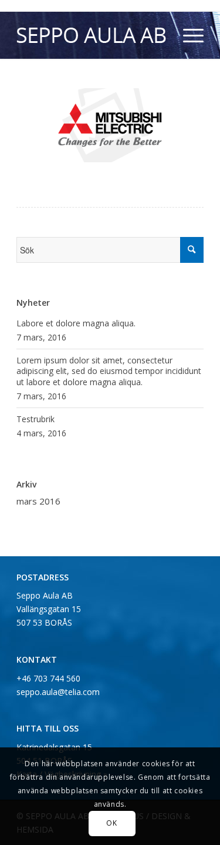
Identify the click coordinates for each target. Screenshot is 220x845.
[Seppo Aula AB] (91, 35)
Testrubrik (35, 419)
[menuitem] (187, 35)
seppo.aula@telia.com (58, 691)
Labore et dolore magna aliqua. (76, 323)
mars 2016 (38, 501)
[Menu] (187, 35)
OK (111, 823)
